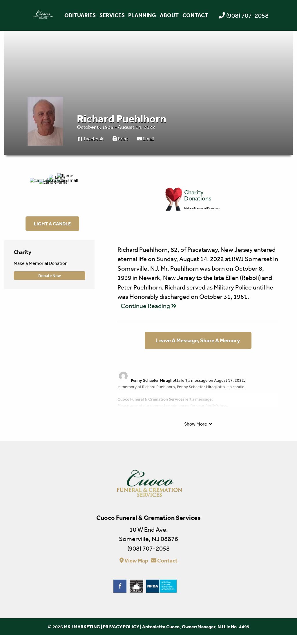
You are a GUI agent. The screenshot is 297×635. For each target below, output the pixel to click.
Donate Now (49, 275)
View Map (136, 560)
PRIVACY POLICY (121, 626)
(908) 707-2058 (247, 15)
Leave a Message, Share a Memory (198, 340)
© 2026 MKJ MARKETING (74, 626)
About (169, 15)
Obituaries (80, 15)
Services (112, 15)
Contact (195, 15)
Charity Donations (197, 195)
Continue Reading (146, 306)
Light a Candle (52, 224)
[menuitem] (79, 15)
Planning (142, 15)
